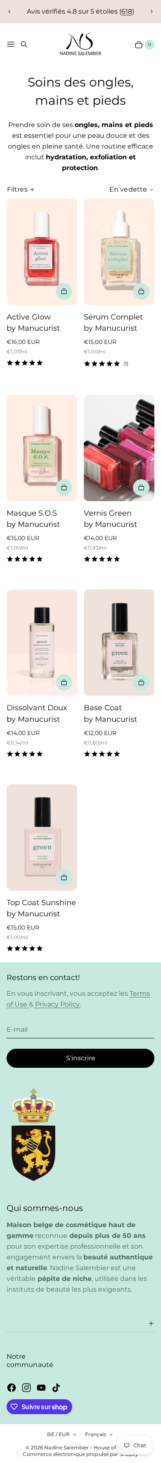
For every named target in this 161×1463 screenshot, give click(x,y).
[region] (80, 11)
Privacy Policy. (56, 1004)
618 (126, 11)
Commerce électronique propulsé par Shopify (80, 1454)
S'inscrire (80, 1058)
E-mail (17, 1029)
